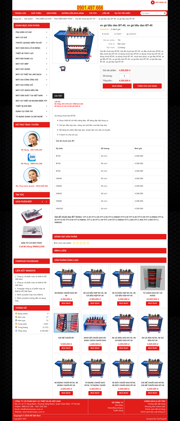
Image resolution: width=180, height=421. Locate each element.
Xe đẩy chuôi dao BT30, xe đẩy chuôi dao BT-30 (124, 384)
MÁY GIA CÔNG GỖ (24, 85)
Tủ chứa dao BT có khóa (152, 294)
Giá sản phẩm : (110, 70)
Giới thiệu (36, 13)
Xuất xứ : (112, 44)
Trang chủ (20, 13)
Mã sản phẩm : (109, 40)
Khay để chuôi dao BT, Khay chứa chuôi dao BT (95, 340)
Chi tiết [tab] (58, 96)
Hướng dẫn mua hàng (73, 13)
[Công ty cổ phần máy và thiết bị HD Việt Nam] (90, 10)
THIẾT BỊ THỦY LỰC (25, 53)
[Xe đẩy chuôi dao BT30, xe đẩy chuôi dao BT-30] (124, 367)
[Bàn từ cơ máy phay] (31, 223)
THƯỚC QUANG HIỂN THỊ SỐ (29, 43)
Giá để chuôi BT (66, 338)
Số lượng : (108, 76)
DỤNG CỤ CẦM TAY (24, 111)
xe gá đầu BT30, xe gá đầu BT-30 (153, 339)
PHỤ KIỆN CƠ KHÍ (23, 32)
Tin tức (93, 13)
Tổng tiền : (108, 80)
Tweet (119, 34)
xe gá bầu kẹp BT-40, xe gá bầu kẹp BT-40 (124, 294)
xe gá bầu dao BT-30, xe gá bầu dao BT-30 (124, 339)
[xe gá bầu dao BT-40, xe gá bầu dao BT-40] (75, 43)
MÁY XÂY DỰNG (23, 69)
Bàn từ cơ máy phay (31, 243)
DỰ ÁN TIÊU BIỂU (122, 13)
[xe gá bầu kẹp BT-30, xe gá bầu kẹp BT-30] (95, 278)
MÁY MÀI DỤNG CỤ (24, 59)
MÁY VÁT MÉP (22, 64)
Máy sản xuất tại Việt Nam (29, 95)
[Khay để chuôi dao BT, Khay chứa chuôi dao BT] (95, 322)
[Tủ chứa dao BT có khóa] (152, 278)
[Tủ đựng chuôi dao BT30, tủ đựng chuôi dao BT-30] (95, 367)
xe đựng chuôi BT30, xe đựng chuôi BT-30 (66, 384)
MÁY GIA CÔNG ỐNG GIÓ (27, 80)
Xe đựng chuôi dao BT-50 (66, 294)
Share (106, 34)
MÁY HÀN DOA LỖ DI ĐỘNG (28, 48)
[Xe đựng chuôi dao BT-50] (66, 278)
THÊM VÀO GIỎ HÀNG (147, 86)
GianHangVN (161, 419)
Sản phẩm (51, 13)
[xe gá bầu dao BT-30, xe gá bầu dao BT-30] (124, 322)
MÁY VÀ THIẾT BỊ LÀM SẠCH (28, 74)
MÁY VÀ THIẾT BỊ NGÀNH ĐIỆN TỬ (31, 101)
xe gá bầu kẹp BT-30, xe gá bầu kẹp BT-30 (95, 294)
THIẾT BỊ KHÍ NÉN (23, 106)
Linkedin (132, 34)
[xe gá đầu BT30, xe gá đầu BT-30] (152, 322)
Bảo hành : (111, 47)
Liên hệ (105, 13)
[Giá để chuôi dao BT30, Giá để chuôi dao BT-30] (152, 367)
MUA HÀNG (117, 86)
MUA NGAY (66, 303)
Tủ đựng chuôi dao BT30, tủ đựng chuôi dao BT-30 (95, 385)
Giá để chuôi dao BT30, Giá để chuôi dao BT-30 (152, 384)
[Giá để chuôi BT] (66, 322)
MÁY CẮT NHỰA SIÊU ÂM (27, 90)
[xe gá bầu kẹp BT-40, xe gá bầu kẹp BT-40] (124, 278)
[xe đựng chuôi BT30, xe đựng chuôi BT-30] (66, 367)
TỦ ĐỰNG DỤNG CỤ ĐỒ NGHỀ (29, 117)
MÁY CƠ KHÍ (21, 37)
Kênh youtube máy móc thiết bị (30, 295)
